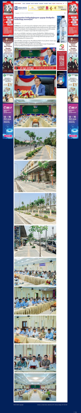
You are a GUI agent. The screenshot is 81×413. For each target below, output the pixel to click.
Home (23, 3)
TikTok (50, 3)
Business (36, 3)
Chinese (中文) (59, 3)
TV (63, 3)
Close (76, 412)
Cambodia (28, 3)
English (53, 3)
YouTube (46, 3)
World (32, 3)
